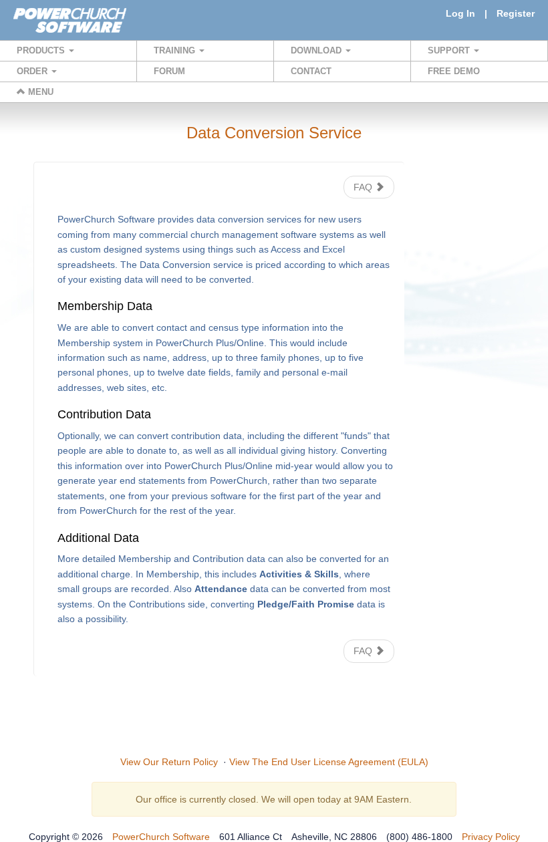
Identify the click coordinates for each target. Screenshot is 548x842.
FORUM (169, 71)
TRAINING (176, 50)
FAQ (364, 187)
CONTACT (311, 71)
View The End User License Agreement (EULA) (328, 761)
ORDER (33, 71)
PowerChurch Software (161, 836)
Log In (460, 13)
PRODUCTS (42, 50)
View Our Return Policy (169, 761)
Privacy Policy (491, 836)
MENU (39, 92)
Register (516, 13)
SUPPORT (450, 50)
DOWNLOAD (317, 50)
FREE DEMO (454, 71)
